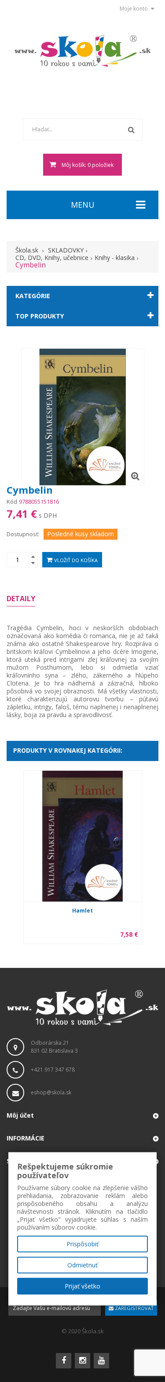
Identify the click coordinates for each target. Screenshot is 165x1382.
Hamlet (82, 910)
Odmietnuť (82, 1265)
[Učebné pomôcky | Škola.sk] (82, 51)
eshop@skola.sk (51, 1092)
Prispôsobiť (82, 1244)
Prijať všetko (82, 1286)
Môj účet (20, 1115)
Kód (12, 501)
